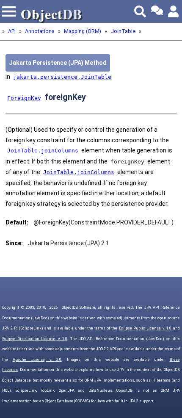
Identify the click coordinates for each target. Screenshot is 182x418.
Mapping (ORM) (82, 31)
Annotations (40, 31)
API (12, 31)
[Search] (140, 11)
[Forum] (157, 11)
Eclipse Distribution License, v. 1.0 (34, 339)
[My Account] (174, 11)
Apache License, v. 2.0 (37, 359)
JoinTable (122, 31)
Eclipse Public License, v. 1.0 (145, 328)
